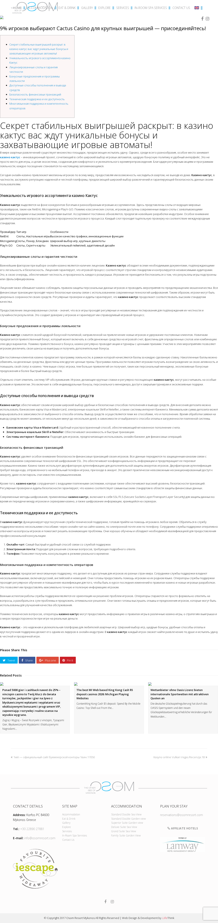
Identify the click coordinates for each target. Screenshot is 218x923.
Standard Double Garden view (128, 818)
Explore (66, 827)
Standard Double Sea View (126, 814)
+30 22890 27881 (32, 829)
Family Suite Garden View (126, 835)
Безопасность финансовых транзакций (35, 94)
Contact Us (68, 840)
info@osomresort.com (39, 838)
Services (67, 831)
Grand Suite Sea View (123, 831)
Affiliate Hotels (184, 828)
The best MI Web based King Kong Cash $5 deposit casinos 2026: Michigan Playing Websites (104, 694)
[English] (197, 8)
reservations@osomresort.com (181, 815)
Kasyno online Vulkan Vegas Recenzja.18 (179, 757)
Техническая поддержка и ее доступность (37, 99)
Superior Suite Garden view (127, 823)
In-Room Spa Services (74, 835)
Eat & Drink (68, 818)
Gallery (66, 823)
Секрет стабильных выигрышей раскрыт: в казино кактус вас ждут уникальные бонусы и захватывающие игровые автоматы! (38, 49)
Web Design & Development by (148, 918)
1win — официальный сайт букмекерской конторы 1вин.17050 (54, 757)
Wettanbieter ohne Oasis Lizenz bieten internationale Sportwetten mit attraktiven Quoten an (180, 694)
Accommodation (71, 814)
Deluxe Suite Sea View (124, 827)
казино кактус (10, 157)
